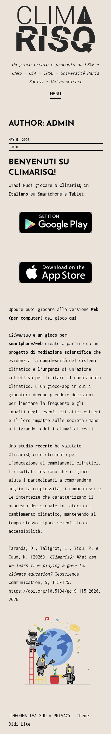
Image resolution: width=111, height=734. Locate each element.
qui (73, 318)
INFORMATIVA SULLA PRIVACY (40, 715)
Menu (55, 93)
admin (13, 147)
